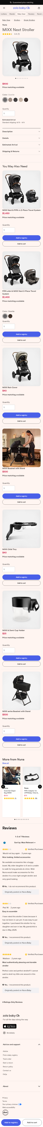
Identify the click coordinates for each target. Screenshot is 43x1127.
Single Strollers (29, 20)
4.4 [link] (15, 34)
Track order (7, 1059)
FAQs (5, 1074)
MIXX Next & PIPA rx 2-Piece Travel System (21, 210)
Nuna (4, 25)
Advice (5, 1051)
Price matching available (13, 87)
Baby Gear (21, 14)
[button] (5, 99)
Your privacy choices (10, 1104)
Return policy (8, 1067)
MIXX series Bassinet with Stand (16, 711)
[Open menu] (4, 8)
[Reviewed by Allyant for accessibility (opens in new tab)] (5, 1112)
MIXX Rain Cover (9, 387)
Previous (3, 786)
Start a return (8, 1063)
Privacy (5, 1098)
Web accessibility (8, 1107)
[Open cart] (39, 8)
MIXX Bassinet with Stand (13, 468)
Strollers (17, 20)
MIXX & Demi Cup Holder (13, 630)
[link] (7, 34)
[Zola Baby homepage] (21, 8)
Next (40, 786)
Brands (12, 14)
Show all (5, 763)
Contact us (7, 1070)
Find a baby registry (10, 1055)
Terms (4, 1101)
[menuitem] (27, 842)
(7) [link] (19, 34)
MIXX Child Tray (9, 549)
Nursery (31, 14)
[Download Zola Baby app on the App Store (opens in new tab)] (9, 1026)
